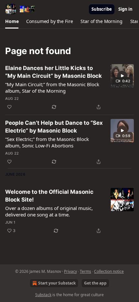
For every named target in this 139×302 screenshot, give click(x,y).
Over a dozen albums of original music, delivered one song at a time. (49, 211)
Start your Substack (57, 283)
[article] (69, 87)
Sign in (125, 9)
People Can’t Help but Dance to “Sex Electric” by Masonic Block (54, 127)
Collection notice (109, 271)
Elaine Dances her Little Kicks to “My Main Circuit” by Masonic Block (53, 72)
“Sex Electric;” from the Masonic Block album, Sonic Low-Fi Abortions (47, 142)
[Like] (9, 107)
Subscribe (101, 9)
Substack (43, 294)
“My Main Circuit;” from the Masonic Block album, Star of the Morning (52, 87)
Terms (85, 271)
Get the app (95, 283)
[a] (122, 76)
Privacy (70, 271)
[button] (11, 21)
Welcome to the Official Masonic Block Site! (49, 196)
